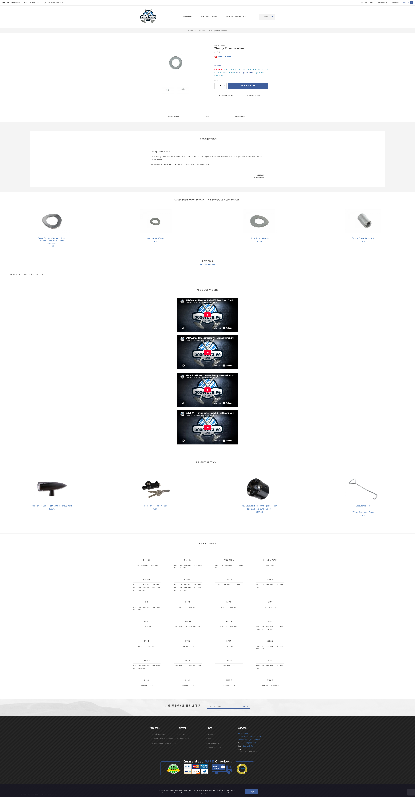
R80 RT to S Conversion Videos (161, 739)
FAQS (210, 739)
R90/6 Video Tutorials (158, 734)
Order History (367, 3)
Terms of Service (214, 748)
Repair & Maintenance (236, 17)
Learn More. (228, 793)
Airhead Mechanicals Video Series (163, 743)
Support (395, 3)
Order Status (184, 739)
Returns (182, 734)
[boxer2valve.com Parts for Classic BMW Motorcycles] (148, 16)
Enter (245, 707)
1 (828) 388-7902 (250, 743)
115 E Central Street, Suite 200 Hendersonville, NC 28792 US (249, 736)
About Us (211, 734)
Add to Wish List (227, 95)
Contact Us (248, 746)
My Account (382, 3)
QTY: (216, 81)
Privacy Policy (213, 743)
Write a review (207, 264)
